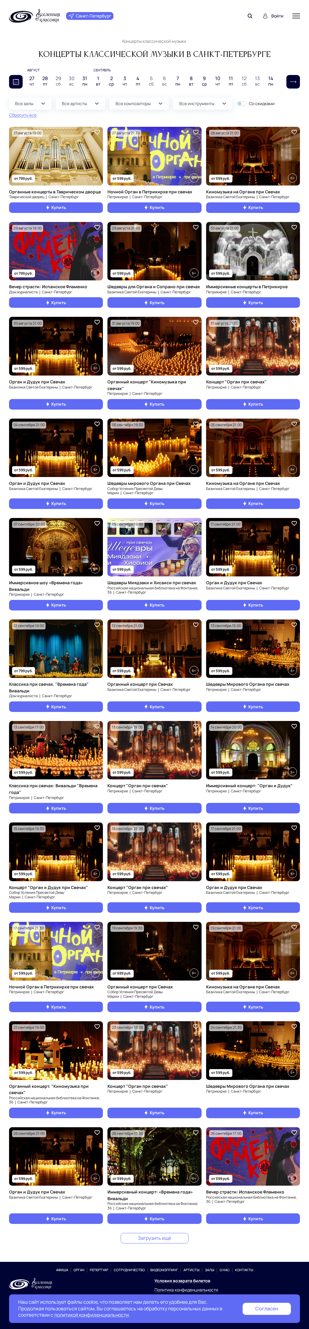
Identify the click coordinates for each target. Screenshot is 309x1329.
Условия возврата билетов (182, 1281)
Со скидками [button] (262, 103)
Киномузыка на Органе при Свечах (243, 192)
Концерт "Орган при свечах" (236, 382)
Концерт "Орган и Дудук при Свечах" (48, 887)
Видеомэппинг (164, 1270)
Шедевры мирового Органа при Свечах (149, 483)
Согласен (266, 1308)
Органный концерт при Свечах (140, 684)
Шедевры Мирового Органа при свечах (247, 684)
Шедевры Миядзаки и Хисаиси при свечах (151, 582)
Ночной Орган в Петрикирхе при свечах (149, 192)
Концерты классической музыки (154, 41)
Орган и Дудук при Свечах (37, 382)
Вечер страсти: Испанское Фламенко (48, 286)
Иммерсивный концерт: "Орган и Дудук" (249, 785)
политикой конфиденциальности (91, 1315)
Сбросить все (23, 115)
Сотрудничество (129, 1270)
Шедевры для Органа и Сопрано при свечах (153, 286)
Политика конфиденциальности (186, 1290)
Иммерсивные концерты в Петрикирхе (247, 286)
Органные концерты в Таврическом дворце (55, 192)
